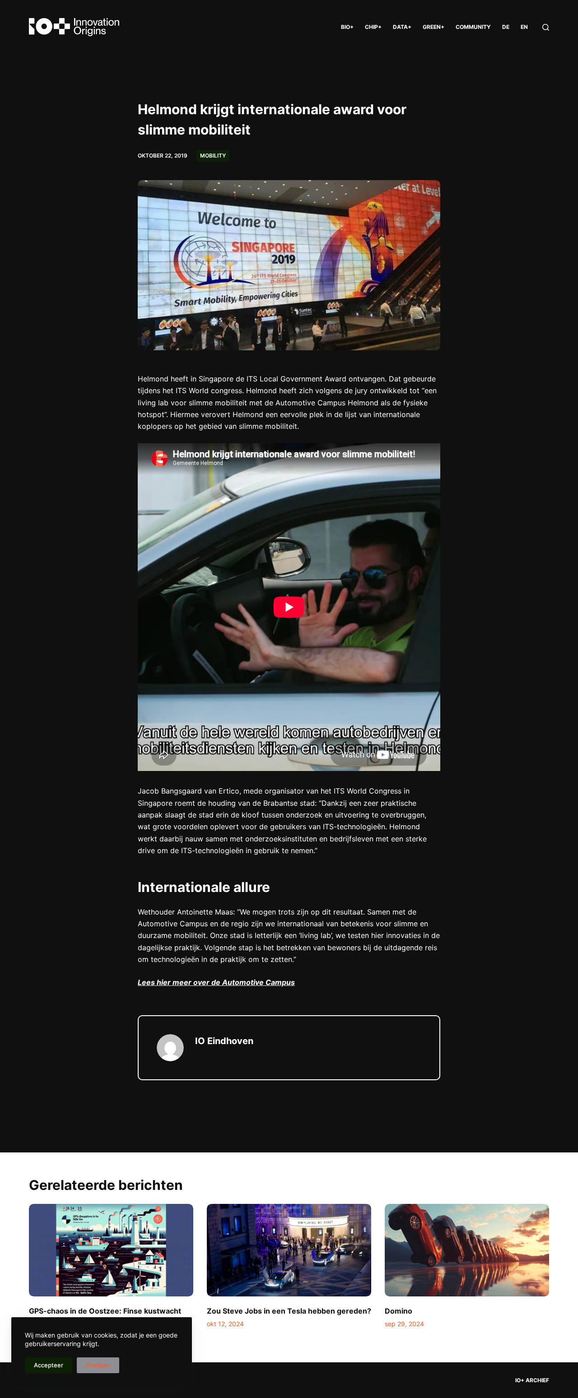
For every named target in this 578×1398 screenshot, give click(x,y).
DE (505, 26)
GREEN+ (433, 26)
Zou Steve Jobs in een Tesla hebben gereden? (289, 1310)
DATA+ (402, 26)
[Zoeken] (545, 27)
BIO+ (347, 26)
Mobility (213, 155)
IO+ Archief (532, 1380)
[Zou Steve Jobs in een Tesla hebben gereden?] (289, 1250)
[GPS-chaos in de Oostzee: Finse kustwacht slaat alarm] (111, 1250)
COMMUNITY (473, 26)
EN (524, 26)
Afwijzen (98, 1365)
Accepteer (48, 1365)
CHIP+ (373, 26)
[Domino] (467, 1250)
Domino (398, 1310)
